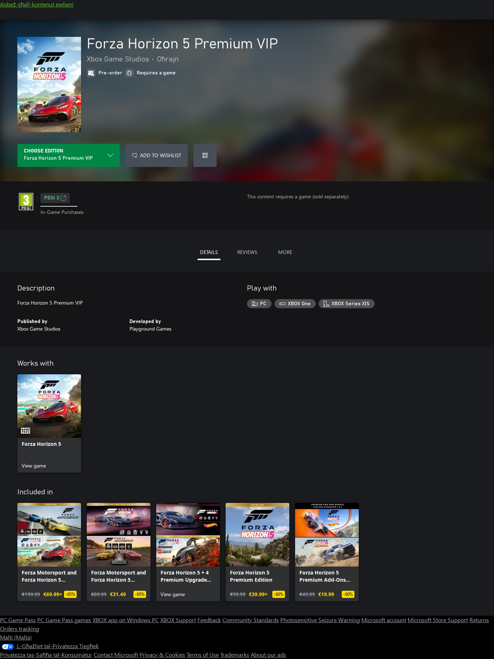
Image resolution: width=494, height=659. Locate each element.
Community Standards (250, 620)
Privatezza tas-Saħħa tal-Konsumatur (46, 654)
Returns (479, 620)
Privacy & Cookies (162, 654)
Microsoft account (383, 620)
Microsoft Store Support (438, 620)
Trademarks (234, 654)
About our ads (268, 654)
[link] (49, 423)
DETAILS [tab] (209, 252)
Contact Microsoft (116, 654)
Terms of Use (203, 654)
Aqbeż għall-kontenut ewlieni (36, 4)
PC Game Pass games (64, 620)
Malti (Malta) (16, 637)
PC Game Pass (18, 620)
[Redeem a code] (205, 155)
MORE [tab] (285, 252)
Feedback (209, 620)
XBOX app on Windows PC (126, 620)
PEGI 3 (51, 198)
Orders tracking (19, 628)
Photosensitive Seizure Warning (320, 620)
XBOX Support (178, 620)
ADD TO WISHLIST (160, 155)
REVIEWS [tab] (247, 252)
